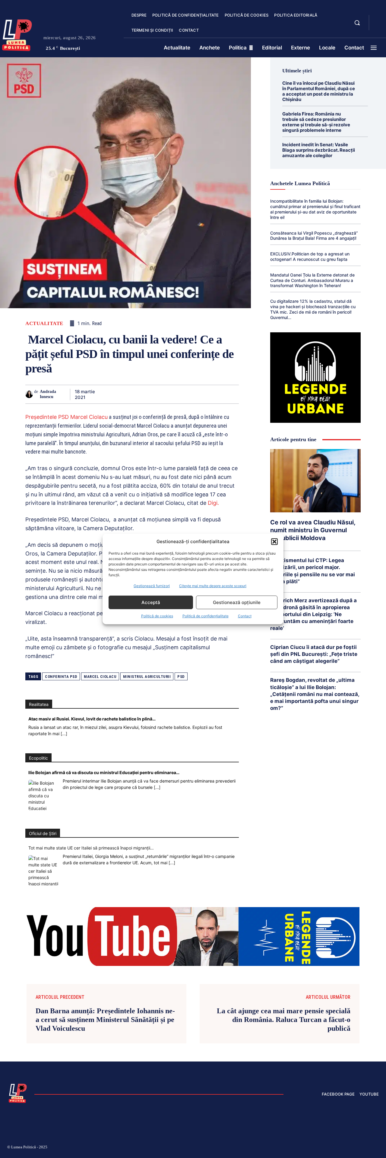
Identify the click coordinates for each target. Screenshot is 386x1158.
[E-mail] (191, 394)
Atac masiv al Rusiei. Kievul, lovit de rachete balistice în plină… (92, 718)
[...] (64, 733)
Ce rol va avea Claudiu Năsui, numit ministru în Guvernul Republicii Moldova (313, 530)
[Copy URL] (218, 394)
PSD (181, 676)
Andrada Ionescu (48, 394)
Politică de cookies (157, 616)
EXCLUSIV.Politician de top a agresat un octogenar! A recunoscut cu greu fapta (310, 256)
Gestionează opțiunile (237, 602)
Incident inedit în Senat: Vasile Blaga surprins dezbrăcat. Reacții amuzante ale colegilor (318, 150)
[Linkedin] (163, 394)
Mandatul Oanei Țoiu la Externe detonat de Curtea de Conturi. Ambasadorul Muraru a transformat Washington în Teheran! (312, 280)
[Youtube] (376, 1148)
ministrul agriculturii (147, 676)
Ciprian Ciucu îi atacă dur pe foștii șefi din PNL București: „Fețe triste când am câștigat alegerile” (313, 654)
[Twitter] (121, 394)
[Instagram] (304, 1148)
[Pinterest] (135, 394)
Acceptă (150, 602)
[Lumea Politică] (17, 1092)
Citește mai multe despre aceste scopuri (212, 586)
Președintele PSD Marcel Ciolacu (66, 417)
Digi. (213, 503)
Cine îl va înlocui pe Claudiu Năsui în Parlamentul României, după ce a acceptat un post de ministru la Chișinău (318, 91)
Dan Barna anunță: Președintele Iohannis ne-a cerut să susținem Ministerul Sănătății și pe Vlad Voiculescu (105, 1019)
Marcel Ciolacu (100, 676)
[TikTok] (319, 1148)
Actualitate (44, 323)
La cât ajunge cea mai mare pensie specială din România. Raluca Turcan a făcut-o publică (283, 1019)
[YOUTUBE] (378, 26)
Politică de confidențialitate (205, 616)
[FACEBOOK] (378, 19)
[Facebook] (107, 394)
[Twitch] (333, 1148)
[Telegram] (204, 394)
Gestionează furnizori (152, 586)
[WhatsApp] (149, 394)
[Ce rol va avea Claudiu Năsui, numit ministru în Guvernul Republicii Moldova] (315, 480)
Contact (245, 616)
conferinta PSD (61, 676)
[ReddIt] (177, 394)
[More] (232, 394)
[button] (274, 542)
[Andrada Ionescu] (29, 394)
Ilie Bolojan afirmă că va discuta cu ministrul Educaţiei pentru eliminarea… (103, 772)
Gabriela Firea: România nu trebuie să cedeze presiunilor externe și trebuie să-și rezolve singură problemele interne (316, 122)
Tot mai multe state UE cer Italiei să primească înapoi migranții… (91, 847)
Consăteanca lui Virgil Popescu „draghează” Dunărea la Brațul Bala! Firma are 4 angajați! (314, 235)
